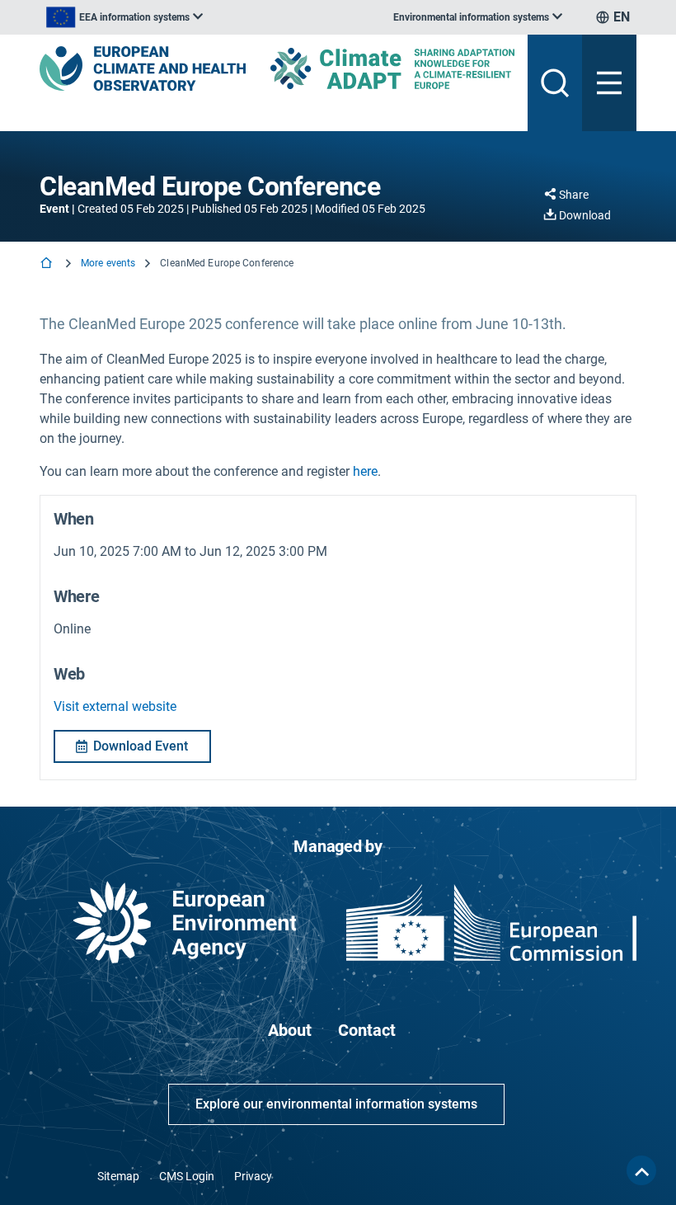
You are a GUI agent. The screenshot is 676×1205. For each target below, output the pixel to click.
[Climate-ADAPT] (392, 68)
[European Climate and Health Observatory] (143, 68)
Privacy (253, 1176)
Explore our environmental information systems (336, 1104)
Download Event (140, 746)
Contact (367, 1030)
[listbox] (124, 17)
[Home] (48, 264)
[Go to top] (641, 1170)
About (290, 1030)
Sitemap (118, 1176)
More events (108, 263)
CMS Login (186, 1176)
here (365, 471)
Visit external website (115, 706)
